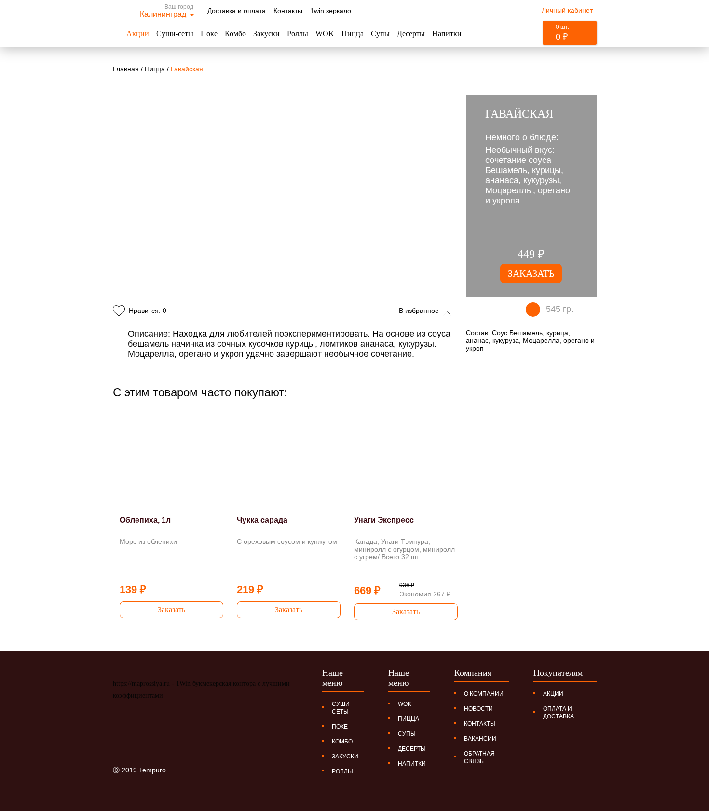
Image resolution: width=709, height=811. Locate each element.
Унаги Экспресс (384, 520)
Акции (137, 33)
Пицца (352, 33)
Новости (478, 708)
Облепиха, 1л (145, 520)
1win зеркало (330, 10)
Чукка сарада (262, 520)
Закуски (266, 33)
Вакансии (480, 738)
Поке (209, 33)
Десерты (411, 33)
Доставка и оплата (236, 10)
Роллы (297, 33)
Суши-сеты (174, 33)
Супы (380, 33)
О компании (484, 693)
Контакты (287, 10)
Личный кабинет (567, 10)
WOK (324, 33)
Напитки (447, 33)
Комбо (235, 33)
